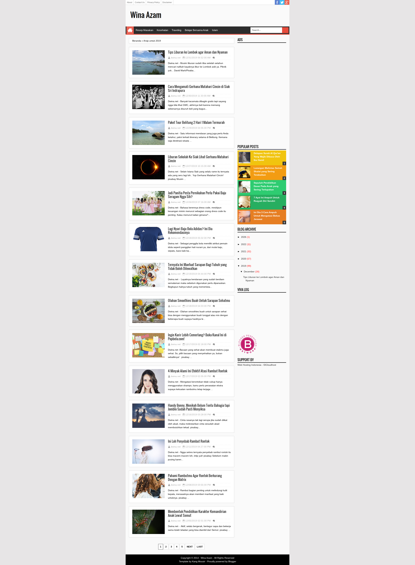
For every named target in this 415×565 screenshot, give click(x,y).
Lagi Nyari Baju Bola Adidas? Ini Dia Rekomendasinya (190, 231)
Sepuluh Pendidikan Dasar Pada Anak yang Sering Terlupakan (266, 186)
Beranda (136, 40)
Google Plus (287, 2)
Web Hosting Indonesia (249, 365)
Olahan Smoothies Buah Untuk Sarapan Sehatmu (199, 301)
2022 (243, 244)
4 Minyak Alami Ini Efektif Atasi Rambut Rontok (197, 371)
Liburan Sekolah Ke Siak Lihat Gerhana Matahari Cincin (198, 159)
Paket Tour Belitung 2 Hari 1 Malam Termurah (196, 122)
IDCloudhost (269, 365)
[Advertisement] (227, 15)
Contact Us (140, 2)
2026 (243, 237)
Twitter (282, 2)
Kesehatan (162, 30)
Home (130, 30)
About (129, 2)
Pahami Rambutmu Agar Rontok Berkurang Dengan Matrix (195, 477)
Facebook (277, 2)
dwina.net (176, 57)
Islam (215, 30)
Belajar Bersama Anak (196, 30)
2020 (243, 258)
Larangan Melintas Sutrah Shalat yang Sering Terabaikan (268, 171)
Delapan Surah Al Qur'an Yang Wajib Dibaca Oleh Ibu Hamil (267, 156)
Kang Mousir (198, 561)
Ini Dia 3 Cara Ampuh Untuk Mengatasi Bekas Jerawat (267, 215)
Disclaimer (167, 2)
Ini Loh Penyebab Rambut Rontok (188, 441)
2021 (243, 251)
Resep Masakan (144, 30)
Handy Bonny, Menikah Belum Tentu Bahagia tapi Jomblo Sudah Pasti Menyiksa (199, 407)
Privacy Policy (153, 2)
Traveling (176, 30)
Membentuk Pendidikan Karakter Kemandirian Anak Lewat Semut (197, 513)
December (249, 271)
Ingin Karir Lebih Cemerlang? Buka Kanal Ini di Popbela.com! (197, 337)
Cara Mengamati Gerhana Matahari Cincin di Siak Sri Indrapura (199, 88)
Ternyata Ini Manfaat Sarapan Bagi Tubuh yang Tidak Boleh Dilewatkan (197, 266)
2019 (243, 266)
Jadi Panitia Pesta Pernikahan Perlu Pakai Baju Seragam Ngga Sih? (197, 195)
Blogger (232, 561)
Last (200, 546)
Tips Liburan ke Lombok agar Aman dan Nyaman (198, 52)
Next (190, 546)
